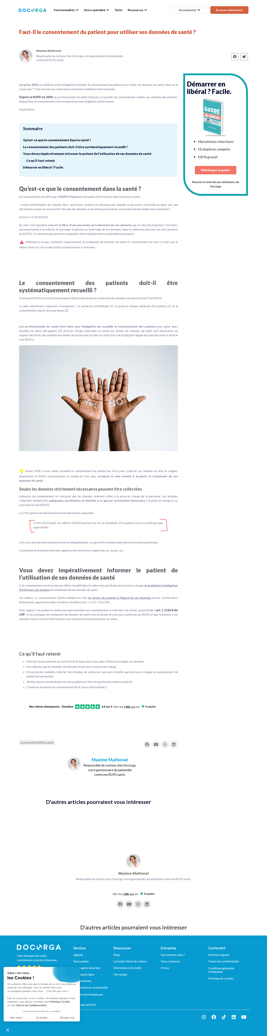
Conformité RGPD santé (37, 742)
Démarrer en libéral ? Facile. (43, 167)
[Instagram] (165, 744)
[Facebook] (147, 744)
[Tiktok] (223, 1016)
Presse (165, 967)
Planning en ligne (83, 974)
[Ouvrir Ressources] (145, 10)
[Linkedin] (174, 744)
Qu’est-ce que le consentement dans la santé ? (57, 140)
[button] (7, 1029)
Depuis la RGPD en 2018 (35, 97)
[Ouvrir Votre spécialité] (107, 10)
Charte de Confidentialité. (31, 1005)
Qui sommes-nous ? (173, 954)
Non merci (16, 1017)
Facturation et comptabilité (90, 987)
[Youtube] (156, 744)
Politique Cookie (60, 1001)
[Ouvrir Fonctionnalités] (77, 10)
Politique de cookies (220, 978)
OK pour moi (67, 1017)
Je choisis (41, 1017)
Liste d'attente (82, 981)
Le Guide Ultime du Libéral (130, 961)
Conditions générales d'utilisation (221, 969)
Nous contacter (170, 961)
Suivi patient (81, 961)
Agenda (78, 954)
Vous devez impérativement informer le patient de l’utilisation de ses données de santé (87, 154)
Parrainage (120, 974)
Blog (117, 954)
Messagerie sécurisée (86, 967)
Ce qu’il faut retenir (40, 160)
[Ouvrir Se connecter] (198, 10)
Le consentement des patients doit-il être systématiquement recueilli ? (75, 147)
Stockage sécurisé (84, 1004)
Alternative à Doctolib (127, 967)
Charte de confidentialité (223, 961)
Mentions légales (218, 954)
